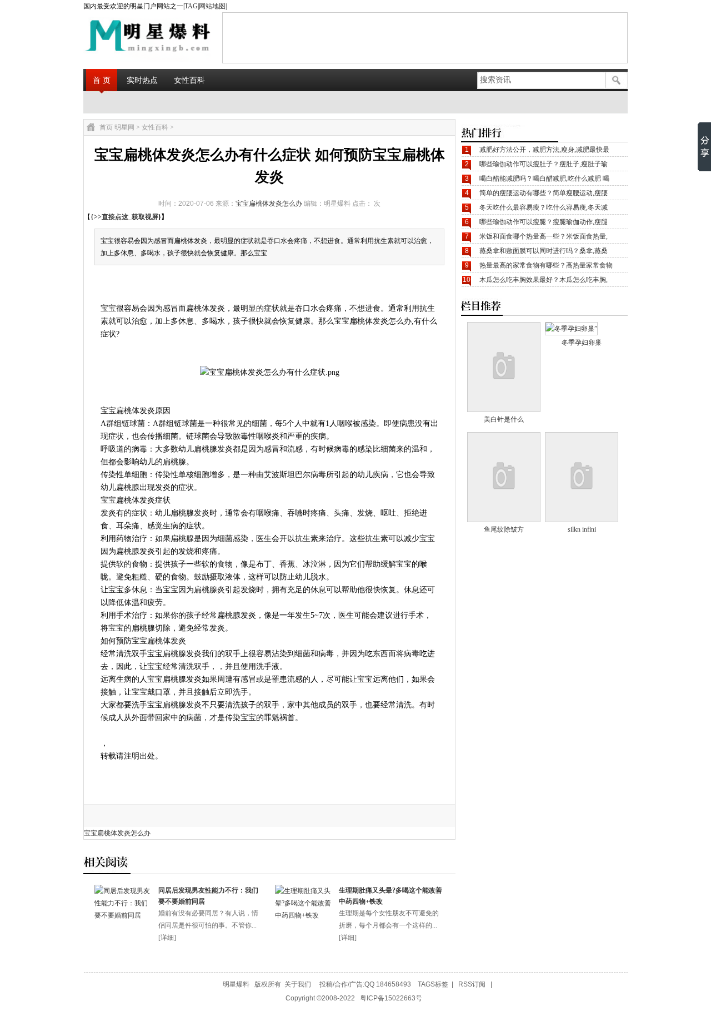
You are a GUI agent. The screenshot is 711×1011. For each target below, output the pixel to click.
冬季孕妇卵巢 (582, 342)
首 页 (102, 80)
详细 (167, 937)
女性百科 (189, 80)
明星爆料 (236, 984)
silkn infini (582, 529)
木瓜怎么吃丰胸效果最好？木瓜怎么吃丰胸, (543, 280)
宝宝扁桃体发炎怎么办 (269, 203)
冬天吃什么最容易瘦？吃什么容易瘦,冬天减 (543, 207)
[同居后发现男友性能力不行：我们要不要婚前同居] (123, 915)
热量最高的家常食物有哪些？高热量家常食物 (546, 265)
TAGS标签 (433, 984)
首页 (106, 127)
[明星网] (120, 37)
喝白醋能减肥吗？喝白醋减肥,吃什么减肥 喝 (544, 178)
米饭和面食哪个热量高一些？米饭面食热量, (543, 236)
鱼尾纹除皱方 (504, 529)
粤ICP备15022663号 (391, 998)
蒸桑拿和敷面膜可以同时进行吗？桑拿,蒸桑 (543, 251)
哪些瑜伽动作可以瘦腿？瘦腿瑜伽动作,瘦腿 (543, 222)
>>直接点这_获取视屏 (126, 217)
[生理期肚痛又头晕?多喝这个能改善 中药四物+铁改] (304, 915)
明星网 (124, 127)
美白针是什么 (504, 419)
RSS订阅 (471, 984)
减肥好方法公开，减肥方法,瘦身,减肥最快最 (544, 149)
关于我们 (297, 984)
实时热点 (142, 80)
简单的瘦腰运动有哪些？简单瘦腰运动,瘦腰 (543, 193)
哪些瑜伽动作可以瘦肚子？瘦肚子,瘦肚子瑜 (543, 164)
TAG (191, 6)
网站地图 (212, 6)
